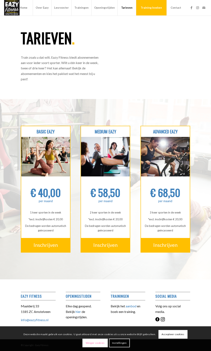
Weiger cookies (95, 342)
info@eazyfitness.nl (34, 320)
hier (78, 312)
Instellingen (119, 342)
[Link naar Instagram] (198, 8)
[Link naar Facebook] (191, 8)
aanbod (131, 306)
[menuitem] (23, 7)
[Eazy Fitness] (12, 7)
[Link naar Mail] (204, 8)
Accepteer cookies (173, 334)
